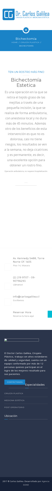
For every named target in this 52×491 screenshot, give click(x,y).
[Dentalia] (26, 14)
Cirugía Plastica (30, 42)
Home (15, 42)
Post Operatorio (14, 407)
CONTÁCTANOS (15, 382)
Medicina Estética (14, 400)
